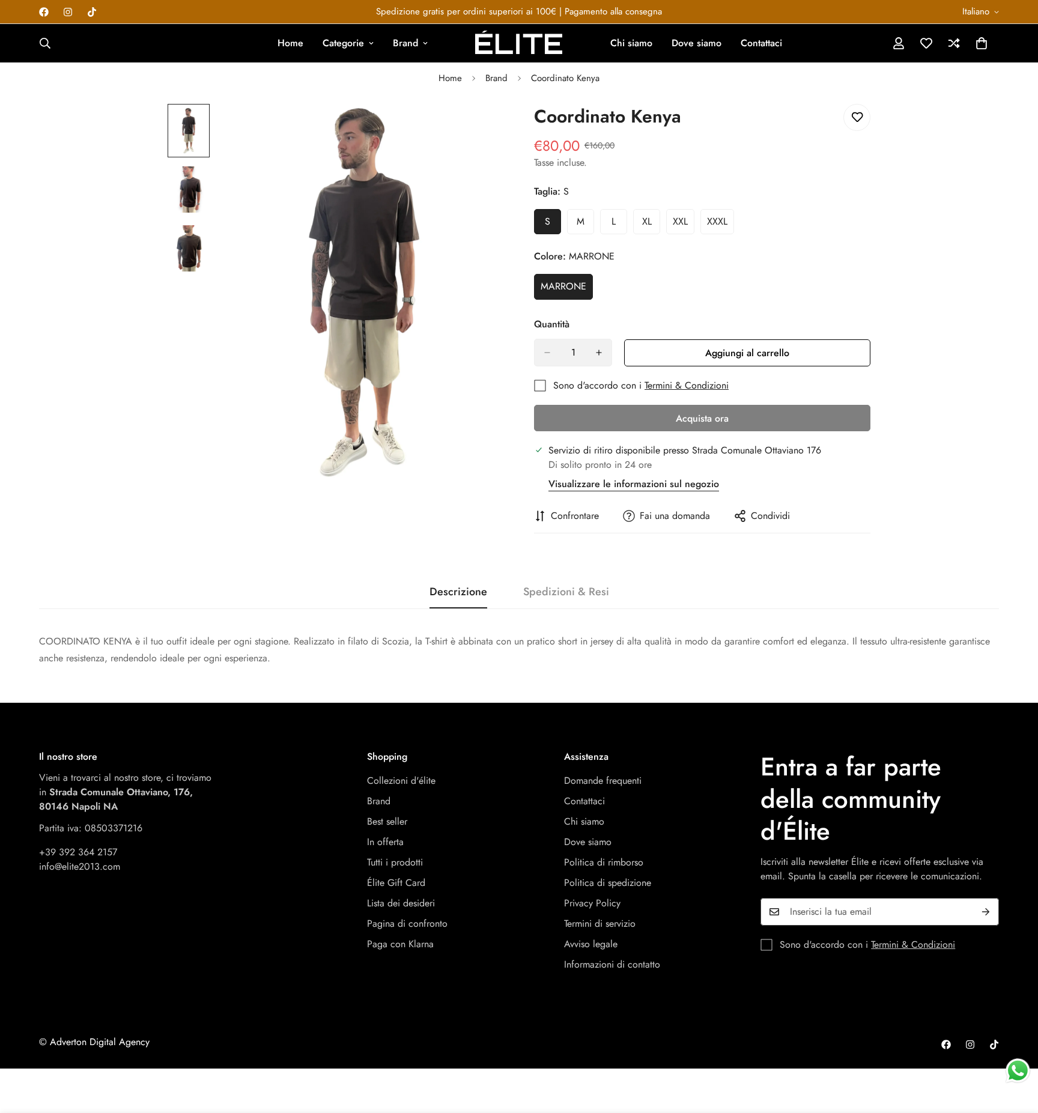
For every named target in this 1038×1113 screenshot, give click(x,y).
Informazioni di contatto (612, 964)
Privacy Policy (592, 903)
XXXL (720, 224)
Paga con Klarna (400, 944)
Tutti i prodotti (395, 862)
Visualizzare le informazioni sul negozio (633, 484)
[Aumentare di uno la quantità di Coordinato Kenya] (599, 352)
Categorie (343, 43)
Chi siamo (631, 43)
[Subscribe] (986, 912)
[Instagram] (68, 12)
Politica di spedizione (607, 883)
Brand (405, 43)
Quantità (551, 324)
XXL (683, 224)
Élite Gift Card (396, 883)
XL (651, 224)
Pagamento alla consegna (613, 11)
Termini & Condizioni (687, 385)
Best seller (387, 821)
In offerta (385, 842)
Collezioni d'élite (401, 780)
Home (290, 43)
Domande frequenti (603, 780)
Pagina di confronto (407, 923)
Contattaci (761, 43)
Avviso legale (591, 944)
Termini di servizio (600, 923)
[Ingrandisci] (478, 129)
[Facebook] (44, 12)
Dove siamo (696, 43)
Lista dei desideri (401, 903)
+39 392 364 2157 (78, 852)
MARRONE (567, 289)
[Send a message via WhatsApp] (1018, 1071)
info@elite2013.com (79, 866)
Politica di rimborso (603, 862)
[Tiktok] (92, 12)
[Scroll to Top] (1014, 1047)
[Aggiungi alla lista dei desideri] (856, 117)
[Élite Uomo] (518, 43)
